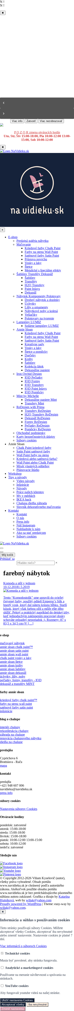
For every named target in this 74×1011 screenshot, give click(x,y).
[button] (37, 103)
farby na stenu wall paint (16, 703)
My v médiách (25, 495)
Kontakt (13, 510)
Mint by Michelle (27, 396)
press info (6, 793)
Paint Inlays (32, 289)
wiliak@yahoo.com (38, 900)
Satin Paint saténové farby (33, 451)
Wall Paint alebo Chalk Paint (35, 462)
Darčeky (30, 355)
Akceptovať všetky (13, 1004)
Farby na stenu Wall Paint (41, 252)
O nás (20, 518)
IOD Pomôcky (34, 392)
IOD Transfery (34, 385)
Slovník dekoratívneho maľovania (38, 507)
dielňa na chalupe (11, 742)
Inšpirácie (22, 484)
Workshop (15, 473)
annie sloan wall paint (14, 654)
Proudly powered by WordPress (20, 904)
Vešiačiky (31, 314)
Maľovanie (23, 244)
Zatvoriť (31, 121)
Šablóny (30, 277)
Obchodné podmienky (30, 433)
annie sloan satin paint (14, 650)
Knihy (29, 359)
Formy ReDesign (36, 422)
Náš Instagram (25, 525)
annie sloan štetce (11, 661)
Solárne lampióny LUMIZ (42, 325)
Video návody (25, 481)
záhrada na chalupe (12, 734)
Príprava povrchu (36, 259)
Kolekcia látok (34, 366)
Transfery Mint (34, 403)
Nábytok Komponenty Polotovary (38, 296)
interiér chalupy (10, 727)
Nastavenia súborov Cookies (18, 809)
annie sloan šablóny (12, 669)
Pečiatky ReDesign (37, 425)
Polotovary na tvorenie (39, 318)
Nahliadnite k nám (28, 529)
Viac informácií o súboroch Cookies (23, 946)
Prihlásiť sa (7, 559)
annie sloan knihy (11, 665)
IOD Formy (32, 381)
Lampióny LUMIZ (28, 322)
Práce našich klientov (30, 492)
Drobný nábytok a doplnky (42, 300)
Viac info (17, 121)
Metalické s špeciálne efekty (43, 270)
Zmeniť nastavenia (13, 1008)
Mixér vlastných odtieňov (33, 466)
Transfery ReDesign (38, 410)
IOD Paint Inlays (36, 388)
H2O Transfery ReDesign (41, 414)
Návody (21, 488)
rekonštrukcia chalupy (14, 731)
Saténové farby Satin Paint (42, 255)
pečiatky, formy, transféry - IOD (21, 680)
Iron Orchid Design (29, 374)
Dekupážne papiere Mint (41, 399)
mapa (3, 765)
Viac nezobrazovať (51, 121)
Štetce (28, 266)
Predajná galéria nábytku (32, 240)
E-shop (12, 237)
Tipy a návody (17, 477)
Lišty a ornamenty (36, 307)
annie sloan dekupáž (13, 672)
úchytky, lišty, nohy (12, 676)
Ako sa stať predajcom (31, 532)
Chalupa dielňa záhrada (31, 503)
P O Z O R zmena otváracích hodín (37, 132)
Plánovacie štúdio (27, 470)
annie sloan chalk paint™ (16, 647)
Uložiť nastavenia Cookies (17, 1000)
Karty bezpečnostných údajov (35, 436)
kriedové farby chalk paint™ (18, 700)
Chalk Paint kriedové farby (33, 447)
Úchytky (30, 303)
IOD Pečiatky (34, 377)
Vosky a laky (33, 263)
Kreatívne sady (34, 344)
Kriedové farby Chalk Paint (42, 248)
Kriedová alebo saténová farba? (36, 459)
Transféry (31, 281)
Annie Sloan (24, 329)
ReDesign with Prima (30, 407)
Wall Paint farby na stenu (32, 455)
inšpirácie (6, 711)
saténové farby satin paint (16, 707)
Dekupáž (30, 292)
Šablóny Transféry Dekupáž (34, 274)
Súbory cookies (26, 440)
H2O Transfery (34, 285)
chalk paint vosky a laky (15, 658)
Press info (22, 521)
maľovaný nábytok (12, 643)
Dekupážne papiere (37, 370)
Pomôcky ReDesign (38, 429)
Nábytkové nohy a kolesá (41, 311)
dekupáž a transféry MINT (17, 684)
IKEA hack (23, 499)
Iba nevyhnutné (37, 1004)
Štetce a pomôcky (36, 351)
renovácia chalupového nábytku (20, 738)
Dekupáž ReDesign (37, 418)
